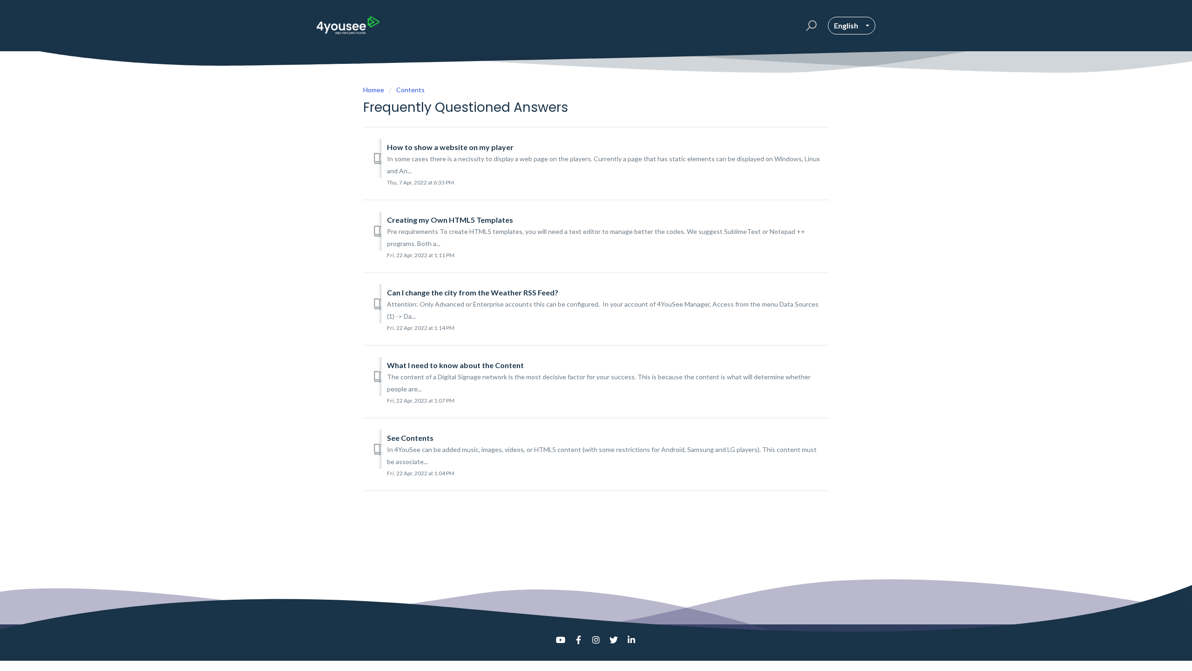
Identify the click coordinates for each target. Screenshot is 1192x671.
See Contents (410, 437)
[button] (810, 26)
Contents (410, 90)
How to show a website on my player (450, 147)
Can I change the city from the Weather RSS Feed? (472, 292)
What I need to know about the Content (455, 365)
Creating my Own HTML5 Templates (450, 219)
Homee (373, 90)
